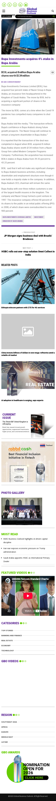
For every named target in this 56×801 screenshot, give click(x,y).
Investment (38, 217)
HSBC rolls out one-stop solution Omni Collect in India (28, 253)
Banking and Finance (11, 635)
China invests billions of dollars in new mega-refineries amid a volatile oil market (28, 354)
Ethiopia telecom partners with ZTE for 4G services (23, 307)
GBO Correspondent (12, 82)
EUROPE (4, 732)
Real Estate (7, 640)
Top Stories (6, 16)
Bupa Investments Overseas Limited (17, 217)
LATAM (4, 742)
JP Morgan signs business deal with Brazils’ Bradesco (28, 237)
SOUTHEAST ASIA (9, 722)
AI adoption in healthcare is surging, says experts (22, 400)
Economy (5, 645)
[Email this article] (52, 72)
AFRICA (4, 727)
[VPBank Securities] (21, 481)
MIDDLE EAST (7, 737)
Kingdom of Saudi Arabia (13, 221)
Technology (7, 650)
